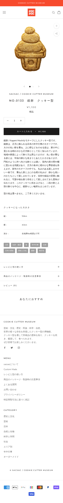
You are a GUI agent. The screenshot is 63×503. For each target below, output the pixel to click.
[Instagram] (19, 347)
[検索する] (53, 12)
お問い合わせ (10, 389)
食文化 (41, 251)
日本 (44, 245)
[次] (38, 86)
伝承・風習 (17, 245)
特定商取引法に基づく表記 (16, 399)
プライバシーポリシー (14, 394)
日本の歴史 (9, 251)
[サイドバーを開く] (4, 12)
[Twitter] (12, 347)
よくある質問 (10, 384)
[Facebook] (5, 347)
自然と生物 (9, 431)
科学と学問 (9, 436)
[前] (24, 86)
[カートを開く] (59, 12)
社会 (6, 441)
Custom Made (10, 369)
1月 (6, 245)
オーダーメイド (11, 456)
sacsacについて (11, 364)
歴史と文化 (22, 251)
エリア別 (8, 446)
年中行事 (35, 245)
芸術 (6, 421)
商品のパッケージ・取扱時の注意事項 (22, 276)
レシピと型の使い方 (14, 267)
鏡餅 (33, 251)
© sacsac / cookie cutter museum (31, 470)
